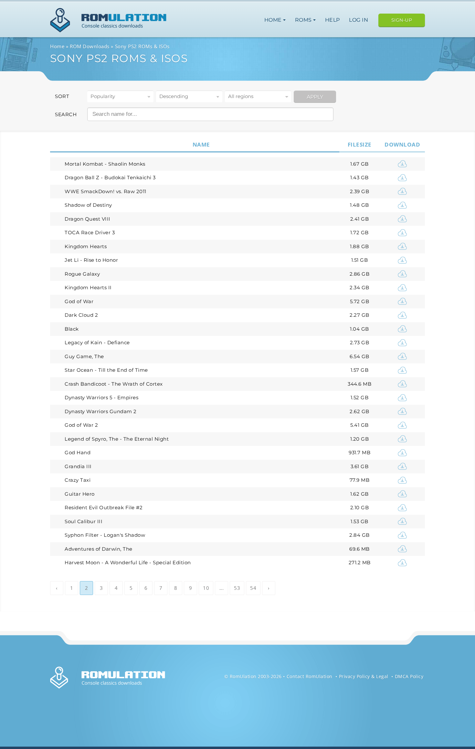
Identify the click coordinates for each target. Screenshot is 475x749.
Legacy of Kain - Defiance (97, 342)
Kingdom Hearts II (88, 287)
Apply (315, 97)
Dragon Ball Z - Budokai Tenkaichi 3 (110, 177)
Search (66, 114)
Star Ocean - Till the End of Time (106, 370)
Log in (358, 20)
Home (273, 20)
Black (72, 329)
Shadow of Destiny (88, 205)
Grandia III (78, 466)
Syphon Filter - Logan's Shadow (105, 535)
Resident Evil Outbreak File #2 (103, 507)
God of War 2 (81, 425)
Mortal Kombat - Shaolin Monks (105, 164)
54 (253, 588)
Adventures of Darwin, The (98, 549)
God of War (79, 301)
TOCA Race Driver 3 (90, 232)
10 (206, 588)
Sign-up (401, 20)
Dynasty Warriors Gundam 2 (101, 411)
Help (332, 20)
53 (237, 588)
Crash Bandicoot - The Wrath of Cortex (114, 384)
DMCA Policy (409, 676)
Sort (62, 96)
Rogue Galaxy (82, 274)
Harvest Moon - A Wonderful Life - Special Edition (128, 562)
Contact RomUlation (309, 676)
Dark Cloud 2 (81, 315)
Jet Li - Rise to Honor (91, 260)
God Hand (77, 452)
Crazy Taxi (77, 480)
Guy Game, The (84, 356)
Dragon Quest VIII (88, 219)
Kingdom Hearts (86, 246)
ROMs (304, 20)
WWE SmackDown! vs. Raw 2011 (105, 191)
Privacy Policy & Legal (363, 676)
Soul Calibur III (83, 521)
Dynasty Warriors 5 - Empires (101, 397)
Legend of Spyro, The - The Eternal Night (117, 439)
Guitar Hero (80, 494)
